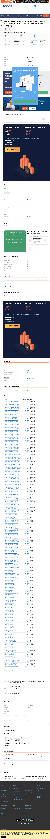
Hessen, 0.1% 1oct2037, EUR (10, 490)
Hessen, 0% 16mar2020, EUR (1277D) (11, 514)
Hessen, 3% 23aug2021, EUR (10, 573)
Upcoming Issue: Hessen (14, 688)
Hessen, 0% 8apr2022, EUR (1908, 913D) (12, 488)
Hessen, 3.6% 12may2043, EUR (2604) (12, 404)
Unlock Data (38, 92)
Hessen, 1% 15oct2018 (9, 594)
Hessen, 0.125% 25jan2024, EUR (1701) (12, 505)
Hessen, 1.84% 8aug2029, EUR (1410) (11, 558)
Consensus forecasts (41, 792)
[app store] (20, 820)
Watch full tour (32, 108)
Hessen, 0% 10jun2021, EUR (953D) (11, 500)
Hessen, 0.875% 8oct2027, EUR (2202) (12, 666)
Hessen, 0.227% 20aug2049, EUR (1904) (12, 493)
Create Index (39, 790)
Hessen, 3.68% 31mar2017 (9, 646)
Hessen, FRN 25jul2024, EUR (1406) (11, 564)
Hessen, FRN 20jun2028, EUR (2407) (11, 431)
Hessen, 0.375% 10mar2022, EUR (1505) (12, 528)
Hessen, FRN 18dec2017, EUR (10, 600)
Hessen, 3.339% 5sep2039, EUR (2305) (12, 441)
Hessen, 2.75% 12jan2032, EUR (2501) (12, 425)
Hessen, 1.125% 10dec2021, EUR (11, 553)
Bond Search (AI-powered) (5, 788)
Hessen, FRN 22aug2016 (9, 620)
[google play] (30, 820)
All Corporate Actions (16, 792)
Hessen (28, 195)
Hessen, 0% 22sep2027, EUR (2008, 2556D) (13, 471)
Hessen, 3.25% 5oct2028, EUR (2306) (11, 440)
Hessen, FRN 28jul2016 (9, 623)
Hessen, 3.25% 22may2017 (10, 648)
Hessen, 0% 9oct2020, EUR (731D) (11, 503)
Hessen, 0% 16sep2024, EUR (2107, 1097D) (13, 457)
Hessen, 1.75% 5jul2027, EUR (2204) (11, 451)
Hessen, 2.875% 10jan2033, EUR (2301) (12, 447)
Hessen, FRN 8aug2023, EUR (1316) (11, 578)
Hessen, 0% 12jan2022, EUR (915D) (11, 494)
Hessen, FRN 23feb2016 (9, 633)
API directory (27, 797)
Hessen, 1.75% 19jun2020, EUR (10, 604)
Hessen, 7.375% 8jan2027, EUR (10, 661)
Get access (25, 108)
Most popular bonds (4, 801)
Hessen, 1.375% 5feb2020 (9, 588)
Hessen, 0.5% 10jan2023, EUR (10, 527)
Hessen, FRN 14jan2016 (9, 636)
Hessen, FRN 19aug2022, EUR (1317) (11, 577)
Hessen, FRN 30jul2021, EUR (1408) (11, 561)
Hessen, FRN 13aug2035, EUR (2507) (11, 418)
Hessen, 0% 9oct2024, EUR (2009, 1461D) (12, 470)
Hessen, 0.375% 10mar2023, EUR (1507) (12, 520)
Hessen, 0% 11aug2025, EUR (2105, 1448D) (13, 460)
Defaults (14, 794)
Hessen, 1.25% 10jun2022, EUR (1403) (12, 567)
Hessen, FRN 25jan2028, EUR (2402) (11, 437)
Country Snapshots (40, 788)
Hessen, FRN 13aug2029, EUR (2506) (11, 417)
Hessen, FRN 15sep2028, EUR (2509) (11, 414)
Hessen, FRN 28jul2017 (9, 624)
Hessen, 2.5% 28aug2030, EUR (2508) (11, 415)
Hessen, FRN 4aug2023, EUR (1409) (11, 560)
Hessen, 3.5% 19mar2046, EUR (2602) (11, 410)
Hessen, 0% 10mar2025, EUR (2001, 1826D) (13, 484)
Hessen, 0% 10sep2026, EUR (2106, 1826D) (13, 458)
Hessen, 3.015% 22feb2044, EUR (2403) (12, 435)
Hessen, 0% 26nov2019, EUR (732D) (11, 508)
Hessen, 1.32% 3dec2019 (9, 606)
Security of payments (16, 808)
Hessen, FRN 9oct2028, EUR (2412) (11, 427)
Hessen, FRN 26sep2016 (9, 617)
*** (34, 35)
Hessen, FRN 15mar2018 (9, 583)
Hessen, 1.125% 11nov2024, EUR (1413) (12, 551)
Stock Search (15, 787)
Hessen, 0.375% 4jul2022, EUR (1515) (11, 533)
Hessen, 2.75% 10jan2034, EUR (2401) (12, 438)
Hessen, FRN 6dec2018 (9, 601)
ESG (1, 798)
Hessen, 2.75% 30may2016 (10, 626)
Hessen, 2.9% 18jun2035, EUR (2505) (11, 420)
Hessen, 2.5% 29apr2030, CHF (10, 641)
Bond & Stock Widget (28, 790)
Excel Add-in (33, 15)
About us (41, 15)
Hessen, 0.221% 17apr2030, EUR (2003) (12, 478)
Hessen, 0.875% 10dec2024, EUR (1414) (12, 548)
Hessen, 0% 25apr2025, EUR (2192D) (11, 497)
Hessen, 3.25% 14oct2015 (9, 654)
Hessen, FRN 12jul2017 (9, 563)
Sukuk (2, 799)
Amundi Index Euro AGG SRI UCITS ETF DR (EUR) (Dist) (15, 778)
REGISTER (47, 5)
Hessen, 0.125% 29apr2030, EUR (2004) (12, 475)
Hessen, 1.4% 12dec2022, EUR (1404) (11, 565)
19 (12, 670)
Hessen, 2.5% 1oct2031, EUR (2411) (11, 411)
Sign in (42, 5)
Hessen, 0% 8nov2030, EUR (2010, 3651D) (12, 468)
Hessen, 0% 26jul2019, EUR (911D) (11, 513)
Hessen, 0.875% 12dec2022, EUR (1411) (12, 557)
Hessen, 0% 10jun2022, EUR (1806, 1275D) (12, 483)
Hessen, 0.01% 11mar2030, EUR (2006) (12, 474)
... (10, 670)
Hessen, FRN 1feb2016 (9, 614)
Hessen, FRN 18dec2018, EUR (10, 598)
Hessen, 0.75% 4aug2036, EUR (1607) (11, 480)
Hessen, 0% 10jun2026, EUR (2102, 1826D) (12, 464)
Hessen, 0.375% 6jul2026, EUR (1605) (11, 523)
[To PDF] (6, 29)
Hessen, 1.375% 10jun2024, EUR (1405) (12, 554)
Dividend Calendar (16, 788)
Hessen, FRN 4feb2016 (9, 637)
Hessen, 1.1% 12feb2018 (9, 587)
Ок (3, 836)
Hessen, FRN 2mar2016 (9, 631)
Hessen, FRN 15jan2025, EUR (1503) (11, 545)
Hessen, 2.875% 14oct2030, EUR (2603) (12, 408)
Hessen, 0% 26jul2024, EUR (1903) (11, 495)
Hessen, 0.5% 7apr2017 (9, 568)
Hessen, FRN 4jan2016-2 (9, 613)
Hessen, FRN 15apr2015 (9, 571)
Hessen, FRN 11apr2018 (9, 628)
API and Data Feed (28, 796)
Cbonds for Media (4, 811)
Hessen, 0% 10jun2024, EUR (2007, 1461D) (12, 473)
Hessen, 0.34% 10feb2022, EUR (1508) (12, 540)
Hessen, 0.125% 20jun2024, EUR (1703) (12, 511)
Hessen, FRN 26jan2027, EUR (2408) (11, 430)
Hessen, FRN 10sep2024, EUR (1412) (11, 555)
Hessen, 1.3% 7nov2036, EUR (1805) (11, 498)
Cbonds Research (4, 810)
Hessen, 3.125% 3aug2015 (9, 644)
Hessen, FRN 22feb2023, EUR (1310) (11, 584)
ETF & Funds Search (40, 797)
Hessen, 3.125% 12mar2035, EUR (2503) (12, 407)
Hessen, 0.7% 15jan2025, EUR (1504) (11, 547)
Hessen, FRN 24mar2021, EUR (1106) (11, 630)
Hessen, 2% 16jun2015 (9, 638)
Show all (5, 672)
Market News (3, 806)
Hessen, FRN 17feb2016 (9, 634)
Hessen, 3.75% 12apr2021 (9, 627)
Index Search (39, 787)
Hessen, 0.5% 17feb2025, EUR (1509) (11, 521)
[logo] (6, 5)
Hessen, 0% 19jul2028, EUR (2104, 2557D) (12, 461)
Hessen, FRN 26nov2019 (9, 550)
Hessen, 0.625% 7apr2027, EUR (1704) (12, 510)
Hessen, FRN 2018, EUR (9, 537)
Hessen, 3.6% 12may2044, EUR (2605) (12, 405)
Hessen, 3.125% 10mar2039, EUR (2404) (12, 424)
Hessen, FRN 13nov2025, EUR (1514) (11, 534)
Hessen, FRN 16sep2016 (9, 575)
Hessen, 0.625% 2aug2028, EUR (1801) (12, 507)
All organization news (8, 695)
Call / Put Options (16, 797)
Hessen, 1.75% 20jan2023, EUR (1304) (12, 593)
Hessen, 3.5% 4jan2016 (9, 656)
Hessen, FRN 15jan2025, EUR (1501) (11, 543)
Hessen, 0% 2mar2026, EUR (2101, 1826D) (12, 465)
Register (25, 101)
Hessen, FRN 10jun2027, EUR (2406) (11, 432)
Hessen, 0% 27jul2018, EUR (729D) (11, 517)
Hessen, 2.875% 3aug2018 (9, 621)
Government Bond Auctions (17, 799)
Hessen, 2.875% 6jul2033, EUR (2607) (11, 401)
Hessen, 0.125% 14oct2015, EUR (11, 535)
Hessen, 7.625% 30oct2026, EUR (11, 663)
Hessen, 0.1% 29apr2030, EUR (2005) (11, 477)
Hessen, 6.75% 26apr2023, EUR (10, 664)
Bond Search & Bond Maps (5, 787)
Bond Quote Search (4, 790)
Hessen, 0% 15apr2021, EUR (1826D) (11, 524)
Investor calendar (16, 802)
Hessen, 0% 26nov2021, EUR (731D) (11, 485)
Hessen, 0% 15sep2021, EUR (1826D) (11, 515)
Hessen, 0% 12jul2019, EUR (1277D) (11, 531)
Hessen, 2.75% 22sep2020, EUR (10, 608)
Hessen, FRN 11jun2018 (9, 581)
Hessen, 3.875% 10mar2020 (10, 657)
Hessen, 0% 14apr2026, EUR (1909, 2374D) (12, 487)
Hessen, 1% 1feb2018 (9, 590)
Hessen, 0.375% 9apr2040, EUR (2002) (12, 481)
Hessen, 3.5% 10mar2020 (9, 643)
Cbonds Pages (3, 796)
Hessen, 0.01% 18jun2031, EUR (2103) (12, 463)
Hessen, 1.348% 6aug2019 (9, 580)
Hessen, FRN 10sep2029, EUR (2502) (11, 422)
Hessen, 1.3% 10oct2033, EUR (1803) (11, 501)
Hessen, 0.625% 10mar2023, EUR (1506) (12, 541)
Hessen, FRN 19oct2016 (9, 616)
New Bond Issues (16, 796)
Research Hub (3, 808)
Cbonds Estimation (4, 792)
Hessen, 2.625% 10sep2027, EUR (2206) (12, 448)
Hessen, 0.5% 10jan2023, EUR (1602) (11, 530)
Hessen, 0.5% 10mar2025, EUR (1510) (11, 538)
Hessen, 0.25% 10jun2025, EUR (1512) (12, 518)
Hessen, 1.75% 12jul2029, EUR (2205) (11, 450)
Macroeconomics (40, 793)
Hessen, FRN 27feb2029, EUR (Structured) (12, 660)
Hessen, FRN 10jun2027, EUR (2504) (11, 421)
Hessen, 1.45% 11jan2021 (9, 597)
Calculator (27, 806)
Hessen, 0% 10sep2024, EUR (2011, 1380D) (13, 467)
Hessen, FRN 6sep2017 (9, 618)
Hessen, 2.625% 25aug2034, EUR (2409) (12, 428)
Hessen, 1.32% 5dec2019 (9, 603)
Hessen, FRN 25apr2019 (9, 610)
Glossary (2, 813)
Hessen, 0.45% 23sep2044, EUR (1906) (12, 491)
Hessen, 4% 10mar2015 (9, 658)
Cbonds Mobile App (28, 792)
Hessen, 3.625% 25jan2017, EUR (10, 653)
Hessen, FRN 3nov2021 (9, 651)
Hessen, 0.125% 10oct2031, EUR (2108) (12, 455)
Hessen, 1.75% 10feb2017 (9, 611)
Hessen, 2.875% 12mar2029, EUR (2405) (12, 434)
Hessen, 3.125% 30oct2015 (10, 647)
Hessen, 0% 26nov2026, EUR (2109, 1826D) (13, 454)
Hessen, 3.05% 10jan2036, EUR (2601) (12, 412)
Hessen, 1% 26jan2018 (9, 591)
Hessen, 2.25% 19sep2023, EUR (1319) (12, 574)
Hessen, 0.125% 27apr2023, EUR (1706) (12, 504)
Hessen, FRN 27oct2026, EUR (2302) (11, 445)
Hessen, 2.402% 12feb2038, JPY (11, 650)
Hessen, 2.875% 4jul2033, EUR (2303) (11, 444)
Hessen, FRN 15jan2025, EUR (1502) (11, 544)
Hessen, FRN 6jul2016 (9, 607)
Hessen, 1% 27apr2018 (9, 570)
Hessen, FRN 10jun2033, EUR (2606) (11, 402)
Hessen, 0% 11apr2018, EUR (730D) (11, 525)
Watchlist (26, 788)
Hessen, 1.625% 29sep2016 (10, 640)
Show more (7, 192)
